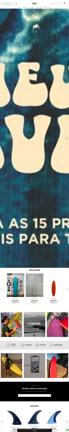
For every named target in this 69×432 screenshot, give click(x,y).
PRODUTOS (25, 7)
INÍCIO (19, 7)
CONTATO (32, 7)
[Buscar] (16, 3)
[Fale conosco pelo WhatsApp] (67, 430)
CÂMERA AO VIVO (47, 7)
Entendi (34, 430)
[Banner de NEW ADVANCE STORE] (11, 324)
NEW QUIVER (39, 7)
